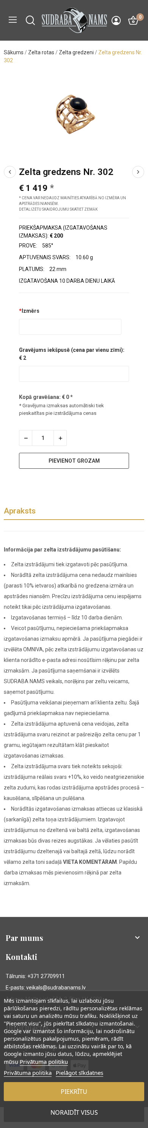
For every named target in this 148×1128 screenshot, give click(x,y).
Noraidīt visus (74, 1112)
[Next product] (138, 172)
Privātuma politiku (44, 1061)
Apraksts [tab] (20, 510)
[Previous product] (10, 172)
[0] (133, 20)
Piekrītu (74, 1091)
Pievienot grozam (74, 461)
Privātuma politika (28, 1072)
